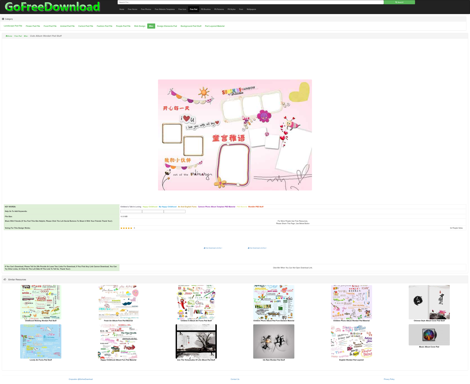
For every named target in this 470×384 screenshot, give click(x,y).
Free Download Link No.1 (213, 248)
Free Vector (132, 9)
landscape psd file (13, 25)
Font (241, 9)
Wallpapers (251, 9)
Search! (400, 2)
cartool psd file (85, 26)
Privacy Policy (389, 379)
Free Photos (146, 9)
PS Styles (231, 9)
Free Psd (194, 9)
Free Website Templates (165, 9)
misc (151, 26)
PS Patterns (219, 9)
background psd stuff (191, 26)
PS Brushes (206, 9)
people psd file (123, 26)
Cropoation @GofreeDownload (81, 379)
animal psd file (67, 26)
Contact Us (235, 379)
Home (121, 9)
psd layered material (214, 26)
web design (139, 26)
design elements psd (167, 26)
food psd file (50, 26)
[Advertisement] (235, 57)
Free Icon (182, 9)
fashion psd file (104, 26)
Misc (26, 36)
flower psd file (33, 26)
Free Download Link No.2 (257, 248)
